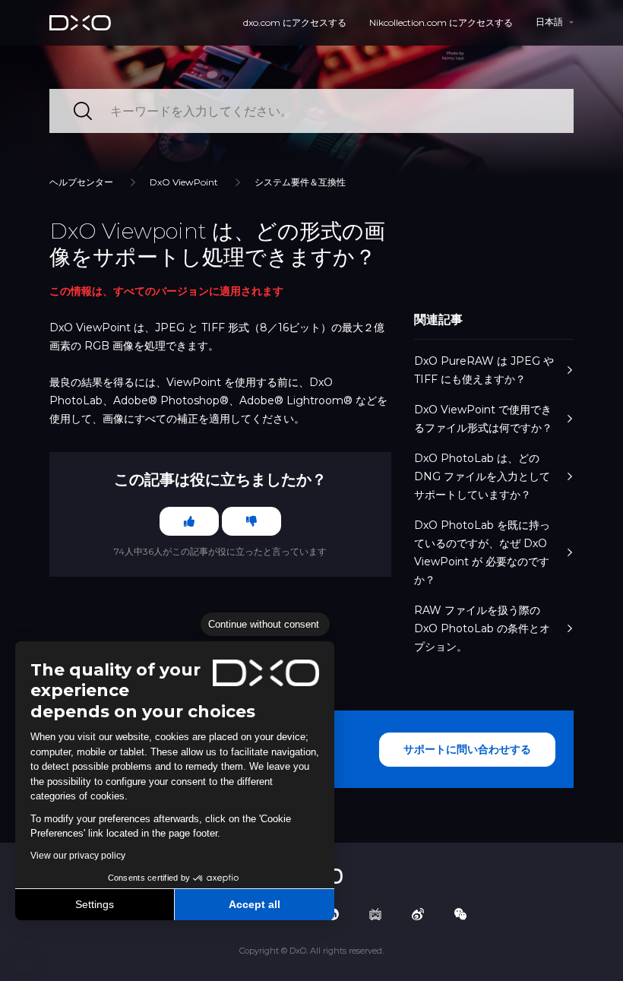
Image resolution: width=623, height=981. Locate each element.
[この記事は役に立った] (189, 521)
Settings (94, 904)
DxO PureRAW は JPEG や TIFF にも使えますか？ (484, 370)
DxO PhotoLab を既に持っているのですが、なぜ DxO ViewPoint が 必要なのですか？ (482, 552)
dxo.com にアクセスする (294, 22)
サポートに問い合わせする (467, 749)
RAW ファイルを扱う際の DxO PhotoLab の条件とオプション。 (482, 628)
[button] (23, 964)
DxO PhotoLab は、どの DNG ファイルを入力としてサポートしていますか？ (482, 476)
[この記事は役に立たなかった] (251, 521)
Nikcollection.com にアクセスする (441, 22)
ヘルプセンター (81, 182)
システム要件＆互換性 (300, 182)
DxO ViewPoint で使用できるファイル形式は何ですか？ (483, 419)
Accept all (254, 904)
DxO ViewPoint (184, 182)
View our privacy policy (77, 855)
